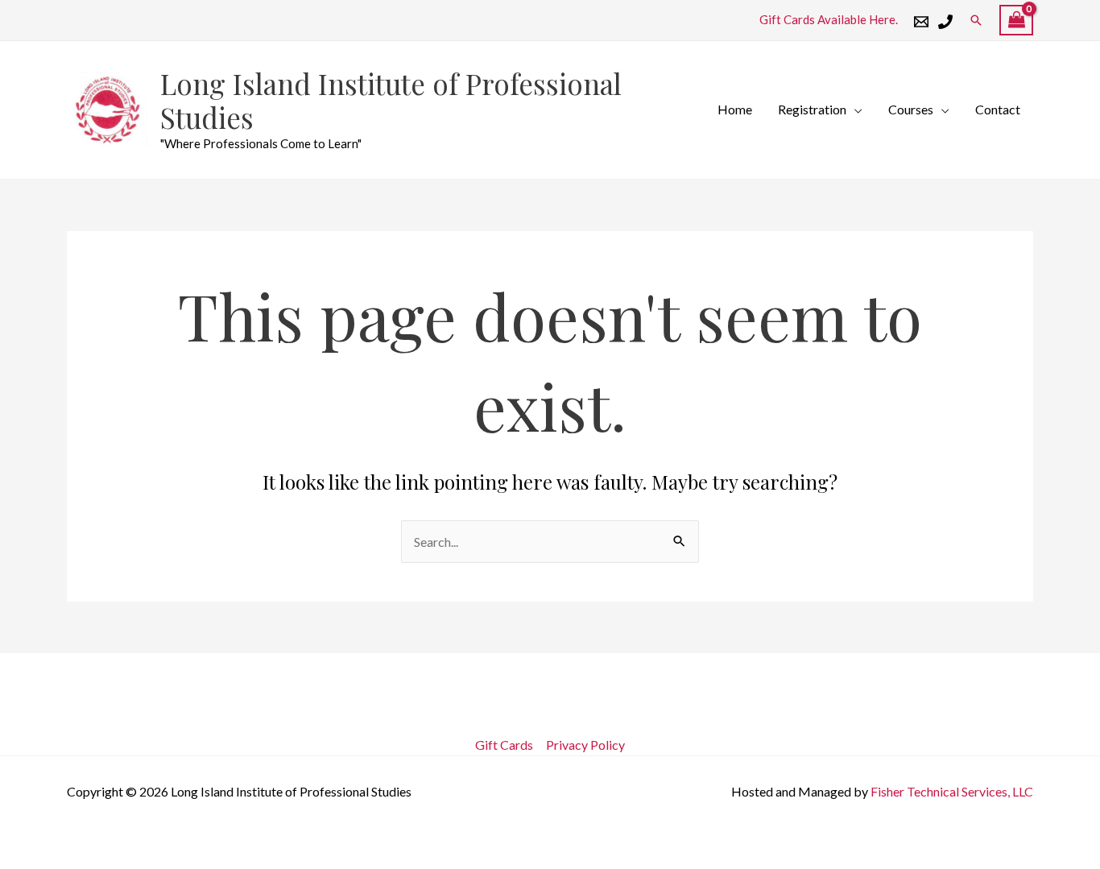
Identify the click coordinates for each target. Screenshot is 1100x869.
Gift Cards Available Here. (828, 19)
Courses (910, 109)
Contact (997, 109)
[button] (976, 20)
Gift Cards (504, 744)
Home (734, 109)
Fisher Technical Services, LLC (951, 791)
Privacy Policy (585, 744)
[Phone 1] (945, 21)
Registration (812, 109)
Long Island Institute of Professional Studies (391, 100)
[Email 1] (921, 21)
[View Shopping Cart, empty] (1016, 20)
